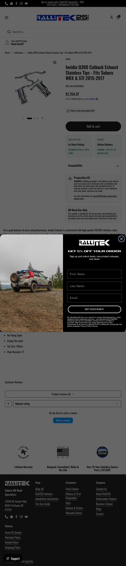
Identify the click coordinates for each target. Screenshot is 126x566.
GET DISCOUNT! (94, 309)
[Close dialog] (121, 239)
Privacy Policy (86, 326)
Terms (95, 326)
